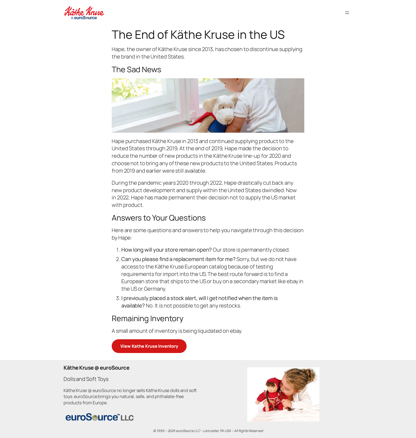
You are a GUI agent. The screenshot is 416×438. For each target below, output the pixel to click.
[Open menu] (347, 13)
